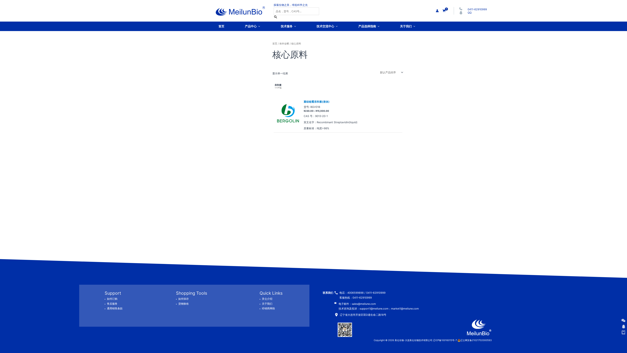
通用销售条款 (115, 308)
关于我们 (406, 26)
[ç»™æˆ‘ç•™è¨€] (623, 332)
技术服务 (287, 26)
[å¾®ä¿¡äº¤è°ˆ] (623, 320)
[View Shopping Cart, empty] (444, 11)
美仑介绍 (267, 298)
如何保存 (183, 298)
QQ (470, 12)
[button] (258, 26)
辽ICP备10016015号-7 (445, 340)
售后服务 (112, 303)
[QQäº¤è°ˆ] (623, 326)
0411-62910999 (477, 9)
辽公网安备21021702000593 (476, 340)
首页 (221, 26)
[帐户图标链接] (437, 10)
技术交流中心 (325, 26)
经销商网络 (268, 308)
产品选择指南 (367, 26)
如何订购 (112, 298)
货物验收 (183, 303)
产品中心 (251, 26)
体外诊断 (284, 43)
